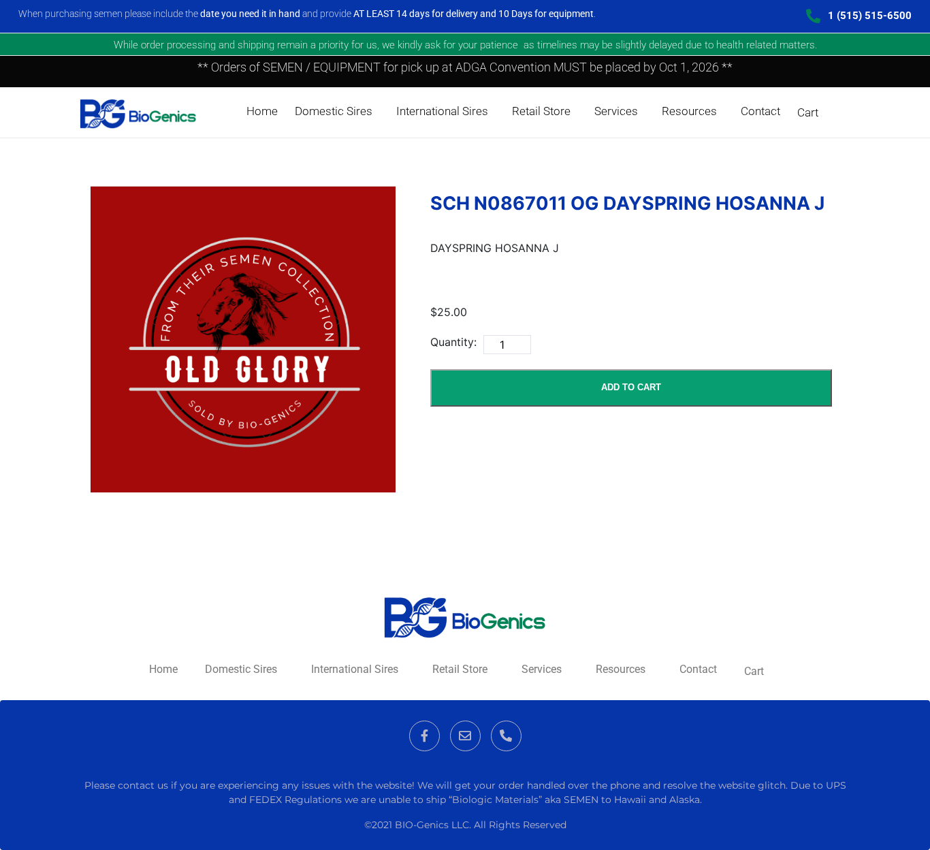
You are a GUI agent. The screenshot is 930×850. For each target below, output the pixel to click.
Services (616, 111)
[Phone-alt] (506, 736)
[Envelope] (465, 736)
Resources (689, 111)
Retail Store (541, 111)
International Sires (442, 111)
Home (262, 111)
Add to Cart (631, 387)
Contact (760, 111)
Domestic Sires (333, 111)
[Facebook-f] (424, 736)
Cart (807, 112)
